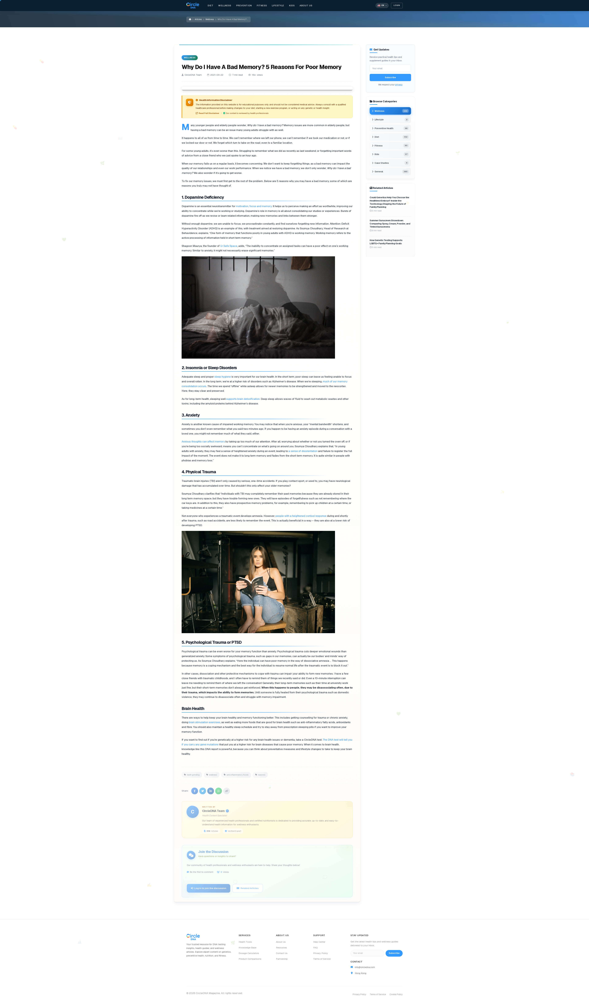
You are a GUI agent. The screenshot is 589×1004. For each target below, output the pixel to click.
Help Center (319, 942)
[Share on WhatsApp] (218, 788)
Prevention (244, 5)
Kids (292, 5)
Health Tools (245, 942)
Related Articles (250, 886)
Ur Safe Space (228, 245)
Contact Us (281, 953)
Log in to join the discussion (210, 886)
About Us (306, 5)
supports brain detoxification (243, 399)
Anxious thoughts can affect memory (203, 441)
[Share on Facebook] (194, 788)
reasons (261, 772)
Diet (211, 5)
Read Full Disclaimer (209, 113)
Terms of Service (322, 959)
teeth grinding (193, 772)
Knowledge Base (247, 947)
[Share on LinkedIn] (210, 788)
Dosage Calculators (249, 953)
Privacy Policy (320, 953)
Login (397, 5)
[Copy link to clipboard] (226, 788)
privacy (399, 84)
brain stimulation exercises (204, 722)
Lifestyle (278, 5)
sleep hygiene (222, 376)
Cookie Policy (396, 994)
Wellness (224, 5)
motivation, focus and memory (254, 206)
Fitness (262, 5)
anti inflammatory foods (237, 772)
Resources (281, 947)
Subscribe (390, 77)
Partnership (282, 959)
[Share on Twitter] (202, 788)
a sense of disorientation (303, 451)
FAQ (315, 947)
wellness (213, 772)
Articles (198, 19)
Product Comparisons (250, 959)
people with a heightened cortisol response (300, 515)
